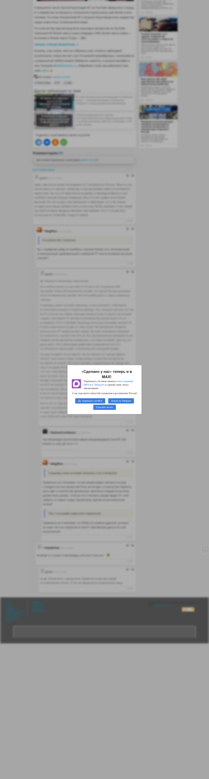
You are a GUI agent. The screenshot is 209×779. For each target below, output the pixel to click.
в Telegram (98, 384)
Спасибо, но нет (104, 407)
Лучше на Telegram (121, 400)
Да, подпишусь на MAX (90, 400)
